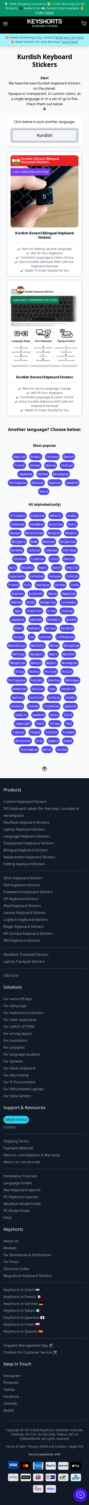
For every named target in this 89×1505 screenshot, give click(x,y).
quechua (54, 680)
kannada (36, 619)
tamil (40, 723)
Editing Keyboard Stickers (24, 864)
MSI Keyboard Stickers (21, 940)
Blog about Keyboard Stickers (27, 1275)
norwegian (61, 474)
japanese (25, 474)
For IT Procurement (19, 1082)
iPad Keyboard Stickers (22, 905)
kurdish (67, 628)
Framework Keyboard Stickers (28, 891)
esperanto (17, 576)
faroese (55, 576)
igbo (17, 611)
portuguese (17, 482)
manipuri (37, 654)
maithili (37, 645)
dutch (56, 567)
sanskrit (68, 689)
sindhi (70, 697)
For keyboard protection (23, 1012)
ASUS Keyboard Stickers (23, 878)
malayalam (71, 645)
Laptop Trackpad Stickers (24, 961)
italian (67, 465)
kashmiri (54, 619)
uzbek (68, 741)
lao (31, 637)
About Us (11, 1241)
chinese (52, 456)
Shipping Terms (16, 1141)
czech (54, 559)
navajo (36, 663)
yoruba (62, 749)
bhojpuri (18, 541)
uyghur (53, 741)
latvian (45, 637)
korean (43, 474)
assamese (37, 524)
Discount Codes (16, 1268)
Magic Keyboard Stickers (23, 926)
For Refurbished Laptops (23, 1089)
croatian (37, 559)
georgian (43, 585)
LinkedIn (10, 1403)
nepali (51, 663)
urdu (39, 741)
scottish (36, 697)
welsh (47, 749)
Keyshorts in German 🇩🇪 (23, 1303)
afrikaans (17, 515)
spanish (55, 482)
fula (27, 585)
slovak (33, 706)
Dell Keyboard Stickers (21, 885)
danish (69, 456)
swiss (43, 491)
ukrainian (23, 741)
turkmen (69, 732)
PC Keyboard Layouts (20, 1196)
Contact (9, 1127)
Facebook (11, 1396)
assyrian (56, 524)
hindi (30, 602)
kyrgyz (18, 637)
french (19, 465)
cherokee (69, 550)
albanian (37, 515)
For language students (21, 1054)
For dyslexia (13, 1061)
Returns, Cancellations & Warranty (31, 1155)
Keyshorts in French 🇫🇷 (22, 1296)
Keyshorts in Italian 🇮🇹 (21, 1310)
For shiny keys (15, 1005)
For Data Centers (17, 1096)
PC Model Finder (16, 1210)
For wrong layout (17, 1033)
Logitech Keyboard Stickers (25, 919)
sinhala (17, 706)
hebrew (50, 465)
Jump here (69, 42)
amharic (56, 515)
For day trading (16, 1075)
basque (15, 533)
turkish (51, 732)
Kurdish (44, 135)
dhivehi (27, 567)
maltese (19, 654)
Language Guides (17, 1183)
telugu (55, 723)
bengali (71, 533)
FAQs (7, 1217)
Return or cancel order (22, 1162)
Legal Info (76, 1446)
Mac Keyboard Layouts (22, 1189)
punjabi (37, 680)
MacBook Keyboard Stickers (26, 822)
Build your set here (69, 37)
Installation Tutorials (20, 1176)
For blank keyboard (19, 1068)
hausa (52, 593)
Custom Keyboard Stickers (25, 801)
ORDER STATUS (16, 1120)
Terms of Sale (15, 1446)
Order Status (44, 12)
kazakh (71, 619)
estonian (37, 576)
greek (74, 585)
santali (18, 697)
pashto (34, 671)
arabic (36, 456)
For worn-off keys (17, 998)
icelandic (68, 602)
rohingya (72, 680)
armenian (18, 524)
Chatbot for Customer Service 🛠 (30, 1352)
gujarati (36, 593)
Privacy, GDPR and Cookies (47, 1446)
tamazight (23, 723)
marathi (69, 654)
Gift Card (10, 975)
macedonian (16, 645)
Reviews (10, 1248)
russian (38, 482)
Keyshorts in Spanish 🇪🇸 (23, 1331)
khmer (18, 628)
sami (52, 689)
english (19, 456)
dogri (42, 567)
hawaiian (69, 593)
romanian (19, 689)
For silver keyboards (20, 1019)
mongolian (17, 663)
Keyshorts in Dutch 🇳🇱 (21, 1289)
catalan (34, 550)
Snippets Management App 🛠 (28, 1345)
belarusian (34, 533)
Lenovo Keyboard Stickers (24, 912)
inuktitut (34, 611)
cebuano (51, 550)
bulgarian (68, 541)
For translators (15, 1040)
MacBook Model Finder (22, 1203)
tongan (35, 732)
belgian (54, 533)
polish (67, 671)
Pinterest (10, 1382)
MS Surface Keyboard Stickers (27, 933)
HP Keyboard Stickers (21, 898)
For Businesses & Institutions (27, 1254)
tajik (68, 715)
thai (68, 723)
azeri (72, 524)
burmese (17, 550)
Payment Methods (18, 1148)
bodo (34, 541)
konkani (34, 628)
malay (54, 645)
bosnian (49, 541)
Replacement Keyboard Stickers (29, 857)
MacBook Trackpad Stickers (26, 954)
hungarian (48, 602)
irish (51, 611)
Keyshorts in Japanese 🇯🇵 (23, 1317)
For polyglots (14, 1047)
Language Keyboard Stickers (26, 836)
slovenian (51, 706)
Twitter (9, 1389)
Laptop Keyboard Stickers (24, 829)
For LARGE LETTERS (19, 1026)
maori (53, 654)
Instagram (12, 1375)
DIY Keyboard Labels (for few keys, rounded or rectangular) (41, 812)
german (35, 465)
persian (50, 671)
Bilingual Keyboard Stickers (25, 850)
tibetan (19, 732)
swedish (72, 482)
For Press (11, 1261)
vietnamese (29, 749)
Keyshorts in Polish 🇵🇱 (21, 1324)
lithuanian (65, 637)
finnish (72, 576)
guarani (18, 593)
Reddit (8, 1410)
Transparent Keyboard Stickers (28, 843)
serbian (54, 697)
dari (12, 567)
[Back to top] (44, 768)
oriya (19, 671)
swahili (21, 715)
